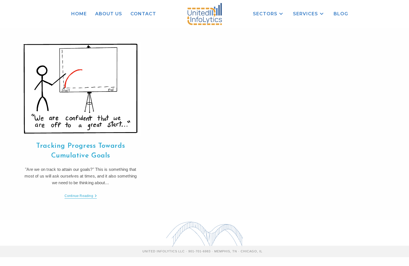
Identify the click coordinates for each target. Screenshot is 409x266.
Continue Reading (81, 196)
